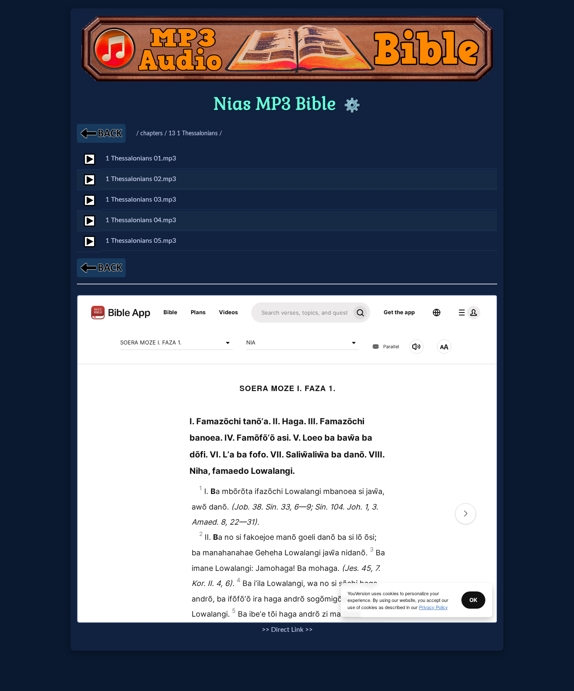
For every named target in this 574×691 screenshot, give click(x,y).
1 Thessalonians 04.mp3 (140, 220)
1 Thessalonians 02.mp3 (140, 179)
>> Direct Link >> (287, 629)
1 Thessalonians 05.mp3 (140, 240)
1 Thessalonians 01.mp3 (140, 158)
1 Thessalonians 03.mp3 (140, 199)
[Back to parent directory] (101, 133)
